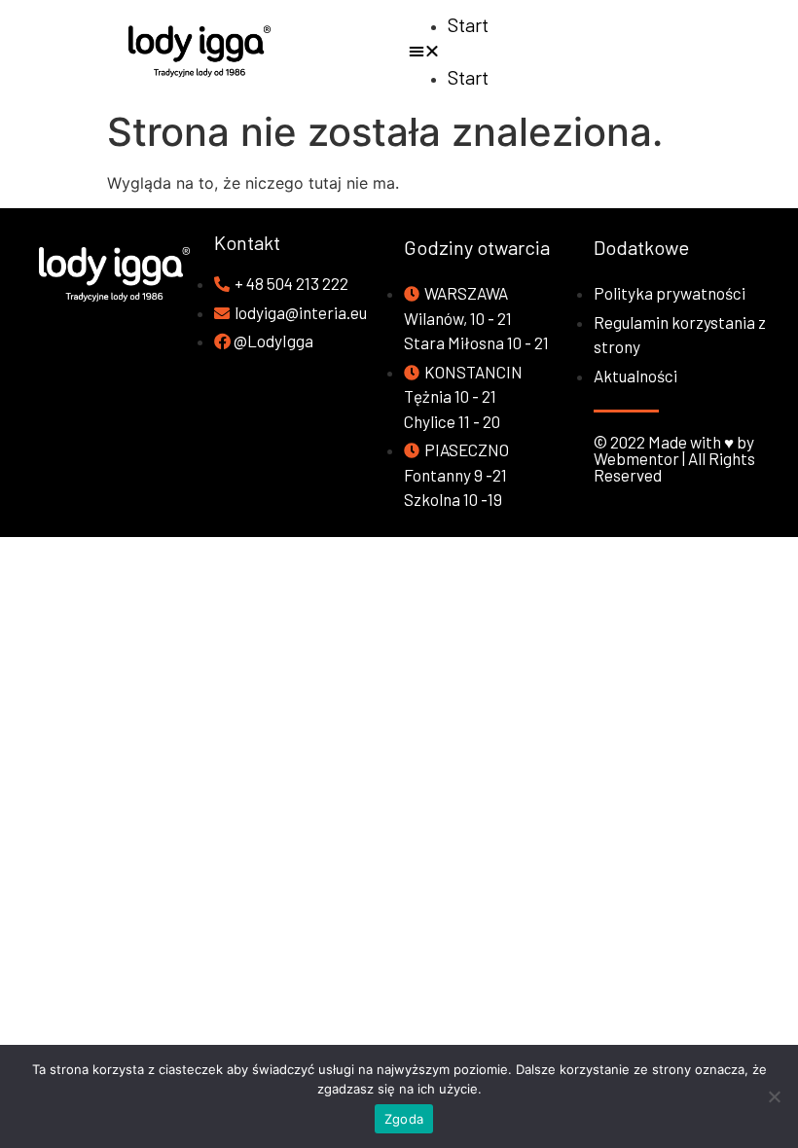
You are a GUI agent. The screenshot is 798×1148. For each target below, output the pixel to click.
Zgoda (403, 1119)
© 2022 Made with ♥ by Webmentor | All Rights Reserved (674, 458)
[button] (598, 50)
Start (468, 24)
